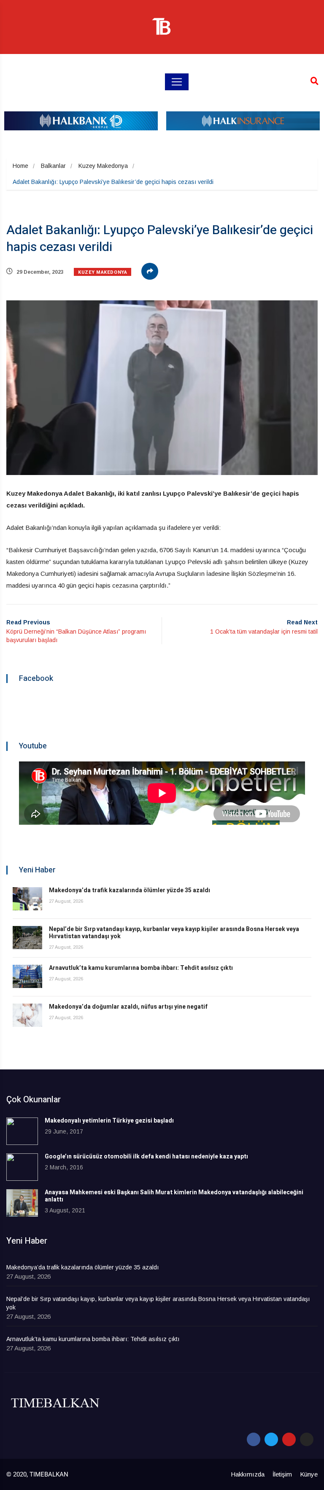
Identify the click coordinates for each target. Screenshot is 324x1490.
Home (20, 165)
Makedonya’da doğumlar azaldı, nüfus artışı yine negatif (128, 1006)
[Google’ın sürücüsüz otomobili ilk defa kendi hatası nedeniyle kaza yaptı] (22, 1167)
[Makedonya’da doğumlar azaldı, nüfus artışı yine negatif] (27, 1015)
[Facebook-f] (253, 1439)
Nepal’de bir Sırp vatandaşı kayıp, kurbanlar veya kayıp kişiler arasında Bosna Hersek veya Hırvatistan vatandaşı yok (174, 933)
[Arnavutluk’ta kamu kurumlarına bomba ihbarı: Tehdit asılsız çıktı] (27, 976)
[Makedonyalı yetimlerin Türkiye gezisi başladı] (22, 1131)
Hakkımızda (248, 1474)
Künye (309, 1474)
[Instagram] (306, 1439)
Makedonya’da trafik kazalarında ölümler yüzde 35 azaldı (129, 890)
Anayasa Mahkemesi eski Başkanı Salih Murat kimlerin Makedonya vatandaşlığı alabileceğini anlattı (174, 1196)
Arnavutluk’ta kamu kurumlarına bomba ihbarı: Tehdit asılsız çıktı (141, 968)
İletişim (282, 1474)
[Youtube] (289, 1439)
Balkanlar (53, 165)
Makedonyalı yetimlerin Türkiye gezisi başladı (109, 1120)
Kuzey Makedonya (103, 165)
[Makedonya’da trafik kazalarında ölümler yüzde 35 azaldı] (27, 898)
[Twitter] (271, 1439)
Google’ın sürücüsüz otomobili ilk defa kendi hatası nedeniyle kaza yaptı (146, 1156)
